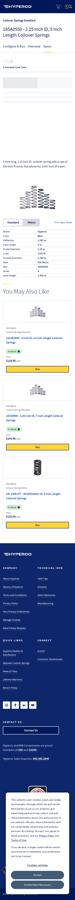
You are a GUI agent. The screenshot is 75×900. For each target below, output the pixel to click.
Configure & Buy (14, 46)
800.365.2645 (41, 759)
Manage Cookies (11, 619)
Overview (34, 46)
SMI (20, 750)
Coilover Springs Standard (19, 20)
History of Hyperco (13, 586)
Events (41, 651)
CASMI (33, 750)
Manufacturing (45, 603)
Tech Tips (43, 578)
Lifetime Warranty (12, 679)
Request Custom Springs (16, 663)
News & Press (10, 671)
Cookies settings (37, 865)
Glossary (42, 586)
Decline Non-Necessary (37, 884)
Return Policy (10, 687)
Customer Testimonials (50, 659)
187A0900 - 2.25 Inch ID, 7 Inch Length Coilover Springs (34, 418)
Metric (31, 222)
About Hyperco (11, 578)
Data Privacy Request (14, 628)
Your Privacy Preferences (16, 611)
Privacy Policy (10, 603)
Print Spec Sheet (63, 222)
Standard (13, 222)
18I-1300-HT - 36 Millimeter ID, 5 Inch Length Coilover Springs (33, 496)
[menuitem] (17, 6)
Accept (37, 874)
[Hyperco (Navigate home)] (17, 554)
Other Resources (46, 595)
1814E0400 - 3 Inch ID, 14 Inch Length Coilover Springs (34, 340)
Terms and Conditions (15, 595)
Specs (47, 46)
